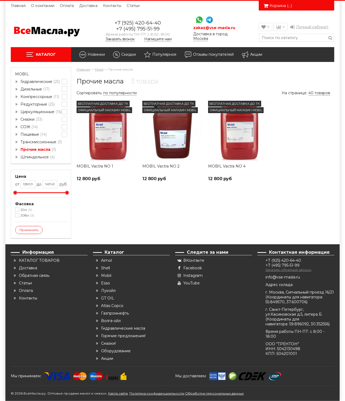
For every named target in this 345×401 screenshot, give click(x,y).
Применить (28, 230)
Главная (18, 5)
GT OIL (107, 298)
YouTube (191, 283)
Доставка (88, 5)
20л (25, 210)
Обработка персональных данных (214, 393)
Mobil (22, 74)
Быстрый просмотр (106, 153)
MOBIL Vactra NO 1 (95, 166)
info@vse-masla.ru (282, 277)
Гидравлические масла (123, 328)
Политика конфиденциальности (156, 393)
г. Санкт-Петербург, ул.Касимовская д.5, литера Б (293, 312)
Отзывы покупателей (213, 54)
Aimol (106, 260)
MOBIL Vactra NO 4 (227, 166)
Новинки (96, 54)
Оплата (67, 5)
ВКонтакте (193, 260)
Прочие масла (37, 149)
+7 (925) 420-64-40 (138, 23)
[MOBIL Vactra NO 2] (172, 131)
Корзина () (281, 5)
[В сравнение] (132, 117)
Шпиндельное (37, 157)
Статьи (133, 5)
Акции (256, 54)
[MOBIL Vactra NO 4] (238, 131)
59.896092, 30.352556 (309, 324)
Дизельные (34, 89)
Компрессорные (39, 96)
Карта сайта (118, 393)
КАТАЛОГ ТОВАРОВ (39, 260)
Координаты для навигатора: (295, 297)
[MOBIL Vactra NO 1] (107, 131)
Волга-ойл (111, 320)
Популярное (164, 54)
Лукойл (108, 290)
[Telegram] (208, 20)
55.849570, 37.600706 (285, 301)
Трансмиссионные (40, 142)
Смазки (30, 119)
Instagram (193, 275)
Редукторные (37, 104)
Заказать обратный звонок (288, 270)
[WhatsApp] (198, 20)
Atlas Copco (112, 305)
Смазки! (108, 343)
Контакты (112, 5)
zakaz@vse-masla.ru (214, 28)
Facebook (192, 268)
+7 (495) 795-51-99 (138, 29)
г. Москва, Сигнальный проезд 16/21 (299, 292)
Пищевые (33, 134)
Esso (105, 283)
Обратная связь (34, 275)
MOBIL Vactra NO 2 (161, 166)
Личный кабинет (312, 27)
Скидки (128, 54)
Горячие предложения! (123, 335)
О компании (42, 5)
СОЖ (28, 126)
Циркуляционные (40, 111)
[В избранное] (132, 105)
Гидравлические (39, 81)
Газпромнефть (115, 313)
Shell (105, 268)
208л (26, 215)
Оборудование (116, 350)
